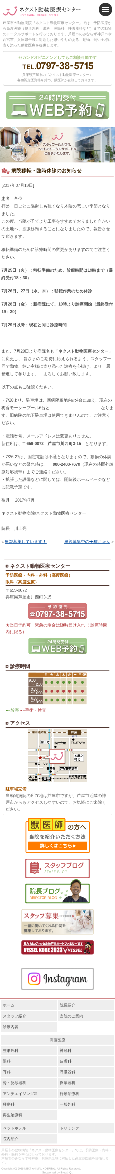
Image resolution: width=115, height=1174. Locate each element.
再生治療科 (12, 1115)
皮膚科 (65, 1061)
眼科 (7, 1061)
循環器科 (67, 1082)
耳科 (7, 1072)
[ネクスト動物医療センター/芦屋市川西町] (42, 11)
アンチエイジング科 (20, 1093)
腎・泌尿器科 (14, 1082)
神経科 (65, 1050)
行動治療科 (69, 1093)
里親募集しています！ (26, 541)
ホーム (9, 1005)
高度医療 (57, 1040)
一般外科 (67, 1104)
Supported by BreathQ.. (57, 1172)
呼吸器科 (67, 1072)
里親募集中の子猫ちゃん (87, 541)
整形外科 (10, 1050)
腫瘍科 (9, 1104)
